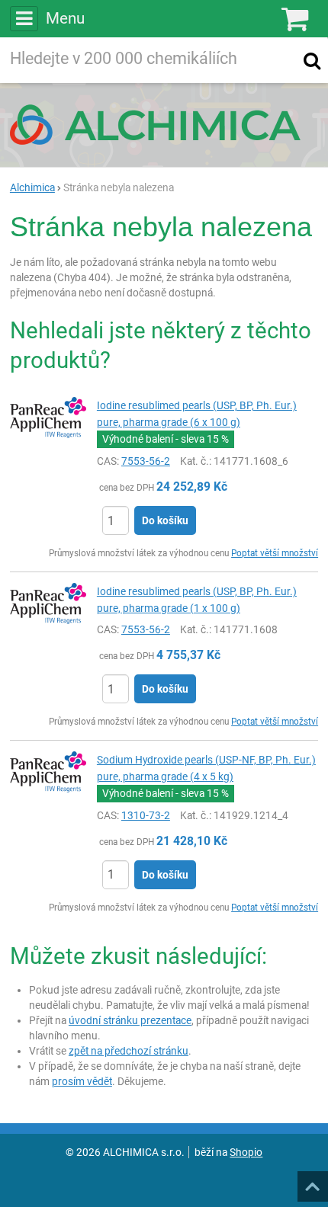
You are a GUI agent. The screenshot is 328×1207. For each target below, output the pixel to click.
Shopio (246, 1152)
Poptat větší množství (274, 553)
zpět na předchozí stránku (128, 1051)
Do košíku (165, 520)
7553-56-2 (145, 461)
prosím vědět (82, 1081)
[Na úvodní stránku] (164, 124)
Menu (65, 18)
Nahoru (314, 1182)
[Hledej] (312, 60)
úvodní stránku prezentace (130, 1020)
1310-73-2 (145, 815)
